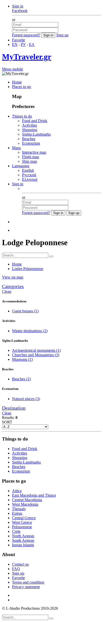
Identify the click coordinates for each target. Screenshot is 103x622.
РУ (23, 44)
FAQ (16, 569)
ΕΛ (31, 44)
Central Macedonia (27, 500)
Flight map (30, 157)
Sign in (17, 6)
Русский (29, 175)
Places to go (21, 86)
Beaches (28, 139)
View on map (12, 277)
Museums (22, 359)
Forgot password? (26, 35)
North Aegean (23, 536)
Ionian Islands (23, 545)
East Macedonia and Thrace (34, 495)
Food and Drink (34, 121)
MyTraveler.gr (26, 56)
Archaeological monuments (36, 350)
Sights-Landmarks (36, 134)
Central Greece (24, 518)
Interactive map (34, 152)
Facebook (20, 11)
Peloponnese (22, 527)
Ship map (29, 161)
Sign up (62, 35)
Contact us (20, 564)
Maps (16, 148)
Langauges (20, 166)
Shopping (29, 130)
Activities (29, 125)
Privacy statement (26, 587)
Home (17, 82)
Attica (17, 491)
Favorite (18, 40)
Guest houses (25, 311)
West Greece (22, 522)
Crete (16, 531)
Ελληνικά (29, 179)
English (28, 170)
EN (15, 44)
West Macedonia (25, 504)
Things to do (22, 116)
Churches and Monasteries (35, 355)
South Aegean (23, 540)
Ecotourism (31, 143)
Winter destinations (30, 331)
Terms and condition (28, 582)
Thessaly (19, 509)
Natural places (26, 399)
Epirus (17, 513)
